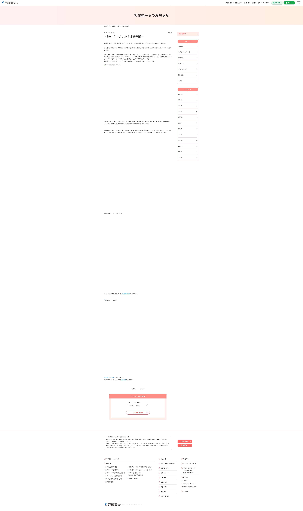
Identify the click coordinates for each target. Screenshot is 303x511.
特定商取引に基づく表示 (189, 486)
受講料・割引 (256, 3)
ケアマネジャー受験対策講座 (113, 476)
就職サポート (165, 473)
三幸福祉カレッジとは (112, 459)
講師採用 (163, 491)
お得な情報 (164, 482)
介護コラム (181, 63)
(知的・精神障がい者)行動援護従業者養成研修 (136, 474)
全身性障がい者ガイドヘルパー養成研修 (140, 470)
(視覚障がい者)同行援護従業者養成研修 (140, 467)
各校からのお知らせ (184, 52)
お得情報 (180, 57)
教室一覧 (163, 459)
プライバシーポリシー (188, 483)
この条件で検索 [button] (137, 412)
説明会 (112, 377)
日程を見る (229, 3)
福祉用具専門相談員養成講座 (113, 479)
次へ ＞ (142, 388)
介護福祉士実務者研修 (111, 470)
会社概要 (184, 480)
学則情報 (185, 459)
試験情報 (180, 46)
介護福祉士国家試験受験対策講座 (115, 473)
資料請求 (277, 3)
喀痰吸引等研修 (133, 478)
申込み (290, 3)
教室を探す (238, 3)
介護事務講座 (126, 293)
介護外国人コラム (183, 69)
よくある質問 (184, 441)
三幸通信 (180, 75)
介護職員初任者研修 (111, 467)
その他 (180, 80)
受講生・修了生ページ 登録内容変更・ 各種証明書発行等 (189, 470)
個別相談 (123, 379)
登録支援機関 (165, 496)
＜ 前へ (134, 388)
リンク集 (185, 491)
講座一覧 (247, 3)
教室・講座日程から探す (168, 464)
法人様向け (266, 3)
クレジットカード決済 (189, 464)
